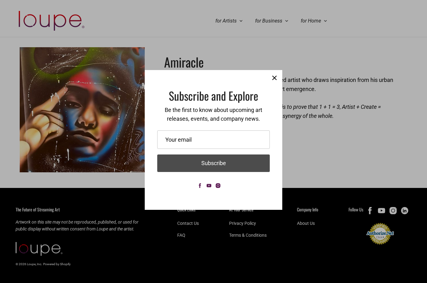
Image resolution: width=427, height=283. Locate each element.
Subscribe (213, 163)
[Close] (274, 78)
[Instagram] (218, 185)
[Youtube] (209, 185)
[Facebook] (200, 185)
